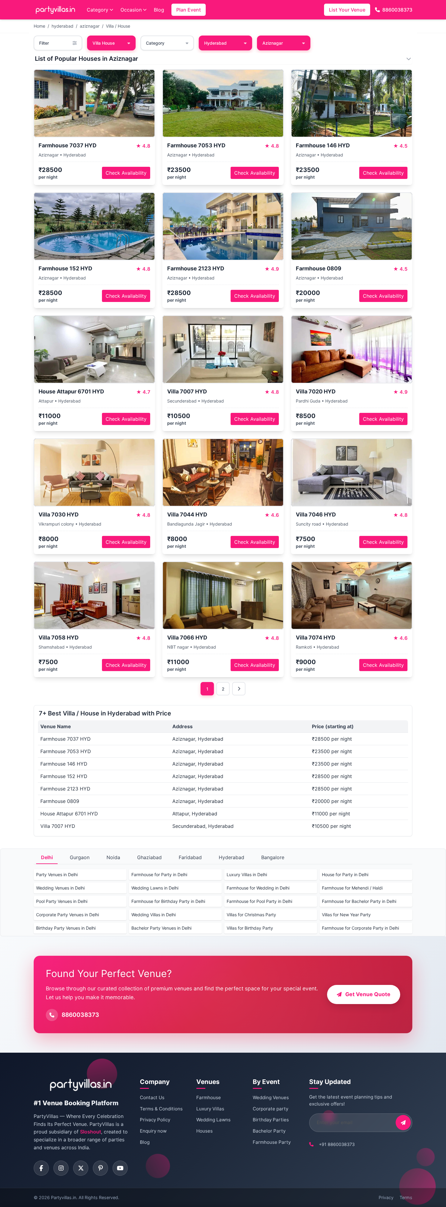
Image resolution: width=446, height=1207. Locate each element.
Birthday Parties (271, 1120)
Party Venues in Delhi (57, 874)
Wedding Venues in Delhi (60, 887)
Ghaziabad (149, 857)
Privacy (386, 1197)
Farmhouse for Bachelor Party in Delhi (359, 901)
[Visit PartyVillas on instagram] (61, 1168)
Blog (159, 10)
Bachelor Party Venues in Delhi (161, 928)
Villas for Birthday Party (250, 928)
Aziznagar (272, 43)
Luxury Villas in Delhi (247, 874)
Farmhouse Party (272, 1142)
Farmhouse (208, 1097)
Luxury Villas (210, 1109)
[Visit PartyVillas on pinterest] (100, 1168)
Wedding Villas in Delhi (153, 914)
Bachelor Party (269, 1131)
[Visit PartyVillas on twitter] (80, 1168)
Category (97, 10)
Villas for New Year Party (346, 914)
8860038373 (397, 10)
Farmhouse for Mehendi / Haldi (352, 887)
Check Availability (126, 173)
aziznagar (90, 26)
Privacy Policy (155, 1120)
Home (39, 26)
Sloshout (90, 1132)
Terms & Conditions (161, 1109)
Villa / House (118, 26)
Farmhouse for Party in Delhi (159, 874)
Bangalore (272, 857)
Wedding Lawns (213, 1120)
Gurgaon (80, 857)
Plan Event (188, 10)
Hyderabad (231, 857)
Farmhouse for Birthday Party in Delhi (168, 901)
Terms (406, 1197)
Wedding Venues (271, 1097)
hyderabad (62, 26)
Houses (204, 1131)
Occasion (131, 10)
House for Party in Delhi (345, 874)
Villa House (104, 43)
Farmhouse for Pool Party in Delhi (259, 901)
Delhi (47, 857)
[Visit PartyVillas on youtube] (120, 1168)
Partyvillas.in (63, 1197)
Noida (113, 857)
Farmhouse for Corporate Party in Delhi (360, 928)
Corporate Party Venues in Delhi (67, 914)
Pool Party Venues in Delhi (61, 901)
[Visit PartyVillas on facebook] (41, 1168)
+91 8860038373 (337, 1144)
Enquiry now (153, 1131)
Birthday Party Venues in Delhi (66, 928)
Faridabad (190, 857)
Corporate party (270, 1109)
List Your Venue (347, 10)
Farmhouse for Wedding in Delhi (258, 887)
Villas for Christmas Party (251, 914)
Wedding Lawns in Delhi (154, 887)
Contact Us (152, 1097)
